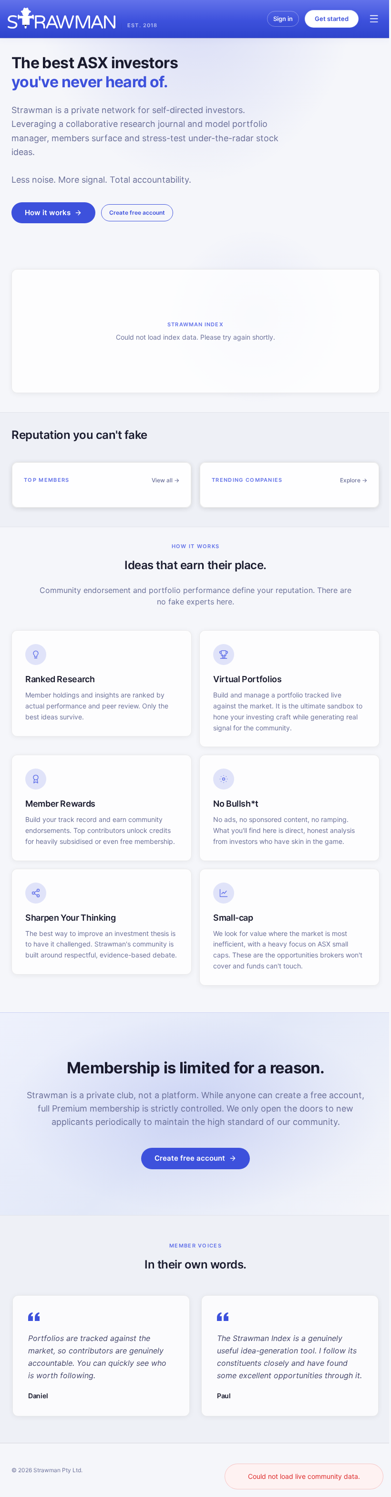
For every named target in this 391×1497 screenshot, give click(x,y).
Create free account (137, 212)
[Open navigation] (373, 19)
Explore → (353, 480)
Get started (332, 18)
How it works (48, 212)
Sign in (283, 18)
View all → (165, 480)
